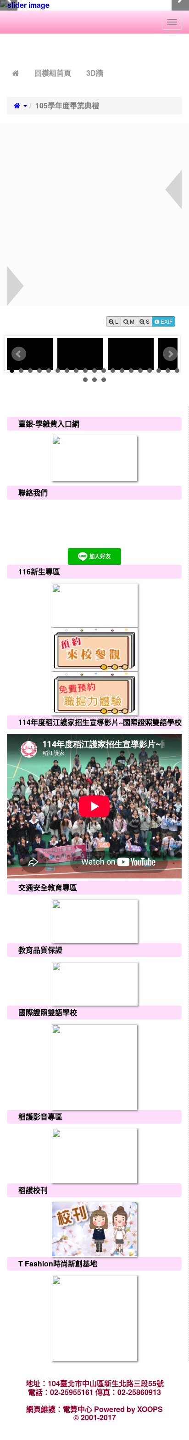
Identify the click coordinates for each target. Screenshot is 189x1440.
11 (103, 370)
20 (85, 379)
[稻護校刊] (94, 1228)
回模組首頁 (52, 73)
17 (158, 370)
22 (103, 379)
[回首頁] (16, 72)
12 (113, 370)
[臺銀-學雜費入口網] (94, 457)
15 (140, 370)
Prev (18, 354)
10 (94, 370)
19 (177, 370)
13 (122, 370)
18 (168, 370)
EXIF (165, 321)
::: (9, 48)
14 (131, 370)
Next (170, 354)
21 (94, 379)
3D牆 (94, 73)
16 (149, 370)
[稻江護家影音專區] (94, 1155)
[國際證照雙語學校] (94, 1066)
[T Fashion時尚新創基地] (94, 1317)
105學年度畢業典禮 (67, 105)
